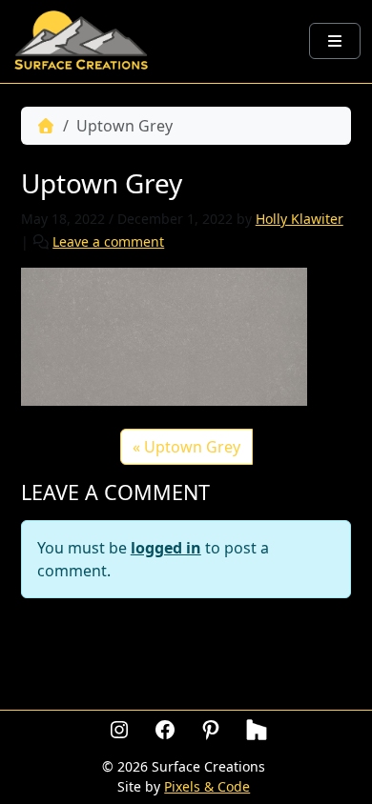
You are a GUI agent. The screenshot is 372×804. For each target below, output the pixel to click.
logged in (166, 547)
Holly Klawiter (299, 219)
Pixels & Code (207, 786)
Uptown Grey (192, 446)
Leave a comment (108, 241)
